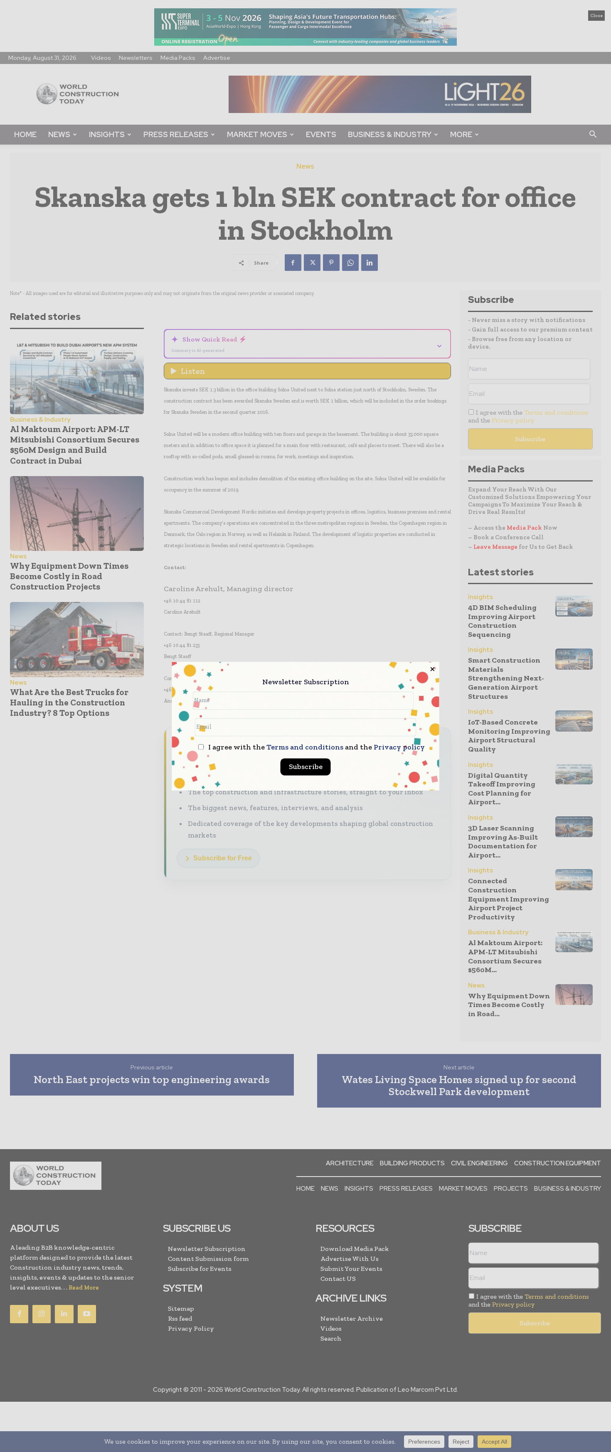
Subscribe (306, 766)
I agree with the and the (316, 747)
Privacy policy (399, 747)
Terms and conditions (304, 747)
